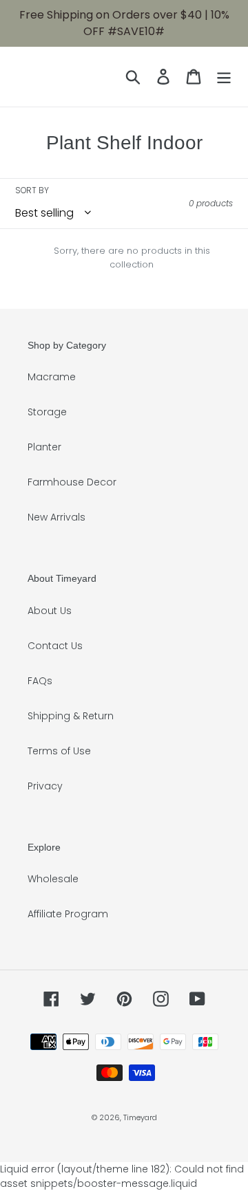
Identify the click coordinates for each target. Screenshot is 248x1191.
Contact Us (55, 646)
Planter (44, 447)
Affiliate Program (68, 914)
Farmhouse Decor (72, 482)
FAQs (40, 681)
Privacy (45, 786)
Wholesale (53, 879)
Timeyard (140, 1117)
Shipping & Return (71, 716)
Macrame (52, 377)
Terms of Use (59, 751)
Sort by (32, 190)
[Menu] (224, 76)
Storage (47, 412)
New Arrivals (56, 517)
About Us (50, 611)
